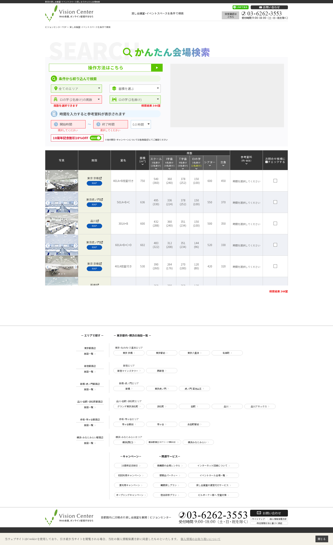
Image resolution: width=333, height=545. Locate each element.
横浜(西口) (127, 442)
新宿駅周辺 (90, 368)
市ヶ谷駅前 (128, 424)
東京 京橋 (128, 352)
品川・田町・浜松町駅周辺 (90, 404)
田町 (193, 406)
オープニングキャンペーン (129, 494)
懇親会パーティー (168, 475)
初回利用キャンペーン (129, 475)
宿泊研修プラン (169, 494)
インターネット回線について (212, 465)
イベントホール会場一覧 (212, 475)
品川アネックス (259, 406)
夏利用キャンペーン (129, 485)
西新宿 (160, 370)
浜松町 (160, 406)
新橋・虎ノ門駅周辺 (90, 386)
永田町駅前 (193, 424)
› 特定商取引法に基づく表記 (269, 523)
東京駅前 (160, 352)
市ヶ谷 (160, 424)
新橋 (127, 388)
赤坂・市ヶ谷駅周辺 (90, 422)
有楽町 (226, 352)
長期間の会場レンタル (168, 465)
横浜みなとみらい (197, 442)
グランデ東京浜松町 (127, 406)
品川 (226, 406)
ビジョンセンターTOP (55, 26)
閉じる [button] (322, 539)
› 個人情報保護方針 (278, 518)
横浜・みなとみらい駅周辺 (90, 440)
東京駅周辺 (90, 351)
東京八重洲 (193, 352)
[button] (48, 181)
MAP (94, 183)
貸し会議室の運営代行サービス (212, 485)
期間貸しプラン (169, 485)
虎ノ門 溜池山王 (193, 388)
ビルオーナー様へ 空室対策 (212, 494)
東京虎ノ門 (160, 388)
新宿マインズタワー (127, 370)
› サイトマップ (258, 518)
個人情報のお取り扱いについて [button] (200, 539)
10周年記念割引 (129, 465)
